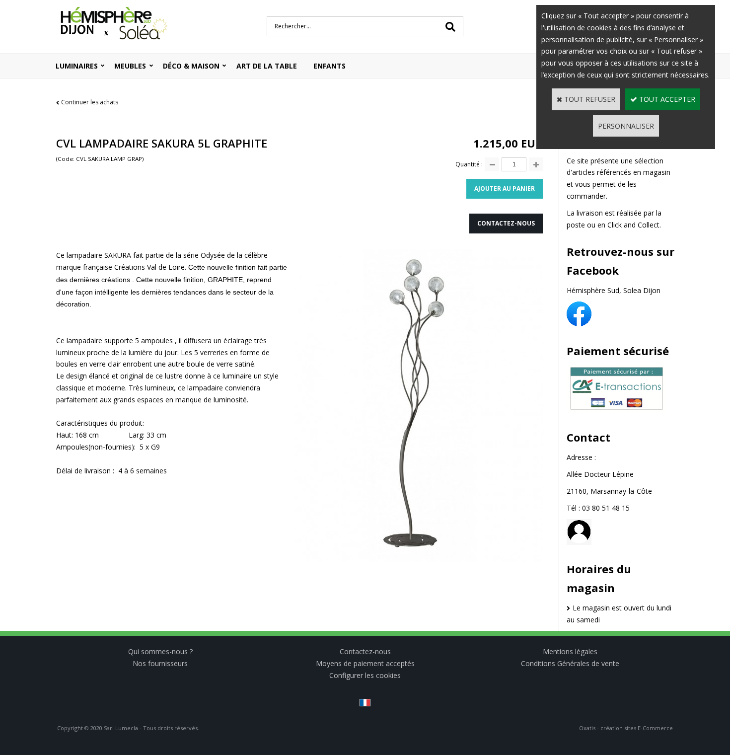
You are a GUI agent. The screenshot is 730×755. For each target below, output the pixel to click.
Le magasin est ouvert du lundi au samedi (619, 613)
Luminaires (77, 66)
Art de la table (266, 66)
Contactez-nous (365, 651)
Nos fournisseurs (160, 663)
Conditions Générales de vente (570, 663)
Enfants (329, 66)
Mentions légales (570, 651)
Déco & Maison (191, 66)
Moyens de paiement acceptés (365, 663)
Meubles (130, 66)
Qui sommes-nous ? (160, 651)
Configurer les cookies (365, 675)
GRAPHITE (225, 280)
